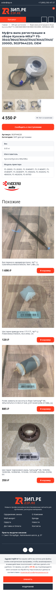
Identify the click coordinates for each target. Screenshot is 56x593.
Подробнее (28, 586)
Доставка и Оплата (12, 526)
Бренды (35, 518)
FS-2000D (8, 169)
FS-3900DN (30, 172)
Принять (28, 579)
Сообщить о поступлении (28, 127)
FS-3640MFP (18, 172)
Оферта (7, 522)
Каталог (12, 19)
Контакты (36, 526)
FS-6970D (27, 174)
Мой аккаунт (9, 518)
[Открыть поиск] (44, 20)
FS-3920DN (41, 172)
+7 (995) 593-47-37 (47, 2)
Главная (5, 25)
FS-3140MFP (40, 169)
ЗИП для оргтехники (18, 25)
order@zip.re (6, 2)
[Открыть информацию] (51, 20)
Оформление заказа (13, 514)
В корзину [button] (45, 270)
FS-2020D (18, 169)
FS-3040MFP (28, 169)
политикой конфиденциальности (34, 572)
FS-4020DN (17, 174)
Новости (36, 522)
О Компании (37, 514)
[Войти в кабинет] (44, 11)
